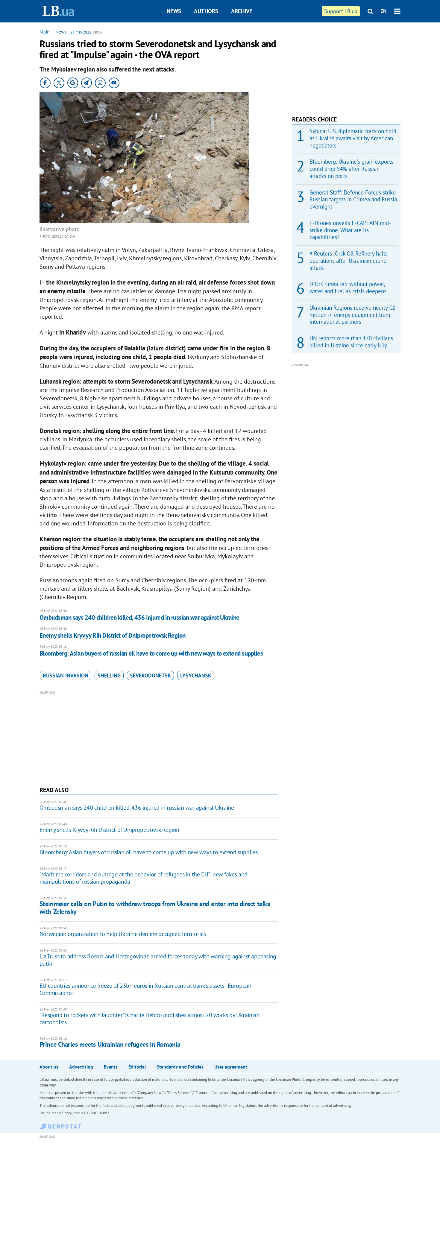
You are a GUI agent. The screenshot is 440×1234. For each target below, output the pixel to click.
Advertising (81, 1067)
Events (111, 1067)
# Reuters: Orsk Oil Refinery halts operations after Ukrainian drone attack (348, 260)
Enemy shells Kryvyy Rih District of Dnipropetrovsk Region (113, 635)
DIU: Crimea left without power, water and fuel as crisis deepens (347, 287)
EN (383, 11)
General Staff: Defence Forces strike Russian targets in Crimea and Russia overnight (353, 199)
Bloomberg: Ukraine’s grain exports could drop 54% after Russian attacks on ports (351, 169)
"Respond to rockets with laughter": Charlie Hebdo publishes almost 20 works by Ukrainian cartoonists (150, 1018)
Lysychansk (195, 675)
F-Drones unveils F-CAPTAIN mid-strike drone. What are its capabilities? (350, 230)
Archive (241, 11)
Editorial (137, 1067)
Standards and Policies (180, 1067)
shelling (109, 675)
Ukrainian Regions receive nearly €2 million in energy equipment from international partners (352, 315)
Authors (206, 11)
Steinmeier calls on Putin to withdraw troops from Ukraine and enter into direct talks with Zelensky (155, 907)
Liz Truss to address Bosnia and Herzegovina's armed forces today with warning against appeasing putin (158, 959)
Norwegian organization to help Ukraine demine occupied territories (123, 934)
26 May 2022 (80, 32)
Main (45, 32)
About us (49, 1067)
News (174, 11)
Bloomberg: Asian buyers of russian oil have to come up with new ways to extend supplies (151, 653)
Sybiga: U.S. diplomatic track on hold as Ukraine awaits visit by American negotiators (352, 138)
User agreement (230, 1067)
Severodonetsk (150, 675)
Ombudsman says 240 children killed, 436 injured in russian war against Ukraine (139, 617)
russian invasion (65, 675)
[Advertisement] (159, 738)
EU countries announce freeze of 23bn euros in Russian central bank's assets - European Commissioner (145, 989)
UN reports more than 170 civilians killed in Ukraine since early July (351, 342)
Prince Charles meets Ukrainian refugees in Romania (110, 1044)
